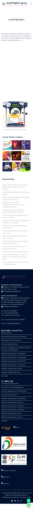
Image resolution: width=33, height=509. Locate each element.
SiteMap (4, 421)
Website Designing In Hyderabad (13, 357)
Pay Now (4, 376)
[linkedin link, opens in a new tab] (12, 501)
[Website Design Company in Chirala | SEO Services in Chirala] (16, 20)
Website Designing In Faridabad (13, 398)
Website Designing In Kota (11, 413)
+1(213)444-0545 (9, 315)
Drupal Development (9, 395)
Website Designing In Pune (11, 368)
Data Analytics (6, 333)
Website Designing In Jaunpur (12, 406)
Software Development (10, 383)
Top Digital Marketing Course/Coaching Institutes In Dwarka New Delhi (14, 205)
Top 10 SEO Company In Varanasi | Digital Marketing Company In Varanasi (15, 187)
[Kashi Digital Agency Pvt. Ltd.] (14, 4)
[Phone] (29, 500)
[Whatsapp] (29, 505)
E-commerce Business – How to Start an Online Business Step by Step (15, 257)
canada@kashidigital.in (12, 291)
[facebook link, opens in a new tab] (15, 501)
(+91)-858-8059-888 (10, 313)
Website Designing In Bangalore (13, 353)
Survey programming (9, 344)
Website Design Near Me (10, 372)
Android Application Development (14, 391)
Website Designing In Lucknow (13, 365)
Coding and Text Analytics (11, 340)
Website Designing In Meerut (12, 402)
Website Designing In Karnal (12, 417)
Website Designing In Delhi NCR (13, 361)
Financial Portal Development (12, 387)
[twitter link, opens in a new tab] (21, 501)
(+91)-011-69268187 (10, 311)
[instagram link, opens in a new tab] (18, 501)
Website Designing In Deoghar (13, 409)
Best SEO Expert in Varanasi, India (15, 252)
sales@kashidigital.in (11, 306)
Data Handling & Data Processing (13, 336)
